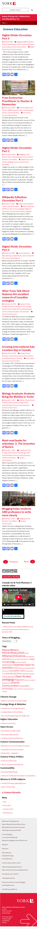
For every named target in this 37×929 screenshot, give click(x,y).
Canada (22, 304)
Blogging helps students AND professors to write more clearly (16, 512)
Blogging (19, 42)
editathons (5, 209)
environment (8, 665)
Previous (11, 561)
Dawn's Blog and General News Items (13, 824)
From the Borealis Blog (12, 616)
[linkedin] (11, 571)
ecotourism (26, 112)
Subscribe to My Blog (11, 577)
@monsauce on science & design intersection (15, 746)
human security (6, 671)
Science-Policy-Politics (19, 47)
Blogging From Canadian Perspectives (12, 619)
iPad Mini (13, 673)
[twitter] (4, 571)
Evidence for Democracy (8, 761)
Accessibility (5, 920)
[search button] (32, 10)
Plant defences (6, 853)
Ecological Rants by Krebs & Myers (12, 712)
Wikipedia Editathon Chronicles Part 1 (14, 198)
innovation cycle (17, 670)
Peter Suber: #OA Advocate (9, 734)
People (14, 309)
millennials (25, 673)
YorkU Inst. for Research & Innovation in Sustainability (18, 776)
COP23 (25, 659)
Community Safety (7, 917)
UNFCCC (21, 689)
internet (24, 256)
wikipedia (28, 211)
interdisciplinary (29, 671)
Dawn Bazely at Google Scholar (11, 731)
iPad (29, 256)
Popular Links (15, 10)
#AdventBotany (10, 649)
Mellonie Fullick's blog (8, 723)
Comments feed (8, 809)
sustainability (24, 686)
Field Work (17, 306)
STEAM (4, 458)
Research (5, 844)
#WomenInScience (13, 656)
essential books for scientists (18, 666)
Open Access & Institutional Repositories (15, 870)
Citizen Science (30, 400)
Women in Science (16, 358)
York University (24, 311)
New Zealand (31, 673)
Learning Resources (8, 885)
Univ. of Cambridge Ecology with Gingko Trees (15, 716)
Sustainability (11, 458)
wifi (19, 258)
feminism (16, 668)
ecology (11, 661)
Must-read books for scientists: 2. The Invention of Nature (18, 444)
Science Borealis (12, 792)
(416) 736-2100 (7, 911)
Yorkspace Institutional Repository (12, 738)
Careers (4, 922)
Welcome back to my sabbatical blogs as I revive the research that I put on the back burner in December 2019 (17, 629)
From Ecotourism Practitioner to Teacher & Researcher (17, 101)
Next (29, 561)
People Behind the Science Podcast (12, 749)
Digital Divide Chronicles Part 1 (17, 248)
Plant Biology (21, 453)
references (5, 211)
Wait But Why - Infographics (10, 753)
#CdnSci (27, 653)
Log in (5, 802)
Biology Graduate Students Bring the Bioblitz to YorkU (18, 395)
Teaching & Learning (8, 878)
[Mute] (29, 604)
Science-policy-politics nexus (11, 863)
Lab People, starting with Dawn (11, 830)
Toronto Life (16, 689)
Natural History (6, 309)
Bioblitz (21, 400)
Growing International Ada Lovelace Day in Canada (18, 348)
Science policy (6, 47)
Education (10, 306)
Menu (4, 23)
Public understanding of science (12, 44)
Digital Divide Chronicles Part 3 (17, 37)
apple (4, 659)
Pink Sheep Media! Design (9, 772)
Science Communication (14, 49)
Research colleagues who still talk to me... (15, 840)
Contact (4, 909)
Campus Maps (6, 913)
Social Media (13, 159)
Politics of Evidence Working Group (12, 764)
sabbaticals (5, 683)
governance (22, 668)
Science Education (28, 44)
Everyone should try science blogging (13, 882)
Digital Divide (25, 159)
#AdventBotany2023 (13, 652)
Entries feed (7, 805)
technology (5, 164)
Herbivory (5, 848)
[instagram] (8, 571)
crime (28, 659)
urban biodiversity (27, 689)
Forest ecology (26, 306)
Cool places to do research (10, 874)
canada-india (19, 659)
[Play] (5, 604)
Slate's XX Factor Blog (8, 787)
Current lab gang (7, 834)
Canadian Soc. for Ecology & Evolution (13, 708)
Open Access (13, 209)
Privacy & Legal (6, 918)
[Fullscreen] (33, 604)
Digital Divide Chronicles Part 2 (17, 149)
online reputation (8, 677)
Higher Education (28, 42)
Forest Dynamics (7, 859)
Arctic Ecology (23, 107)
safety (9, 683)
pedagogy (10, 162)
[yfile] (15, 572)
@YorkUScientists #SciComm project (13, 827)
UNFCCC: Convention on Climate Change (14, 701)
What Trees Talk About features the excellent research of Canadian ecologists (16, 295)
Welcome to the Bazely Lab (10, 821)
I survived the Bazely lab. (10, 837)
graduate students (30, 668)
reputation (32, 680)
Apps (8, 659)
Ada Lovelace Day (28, 206)
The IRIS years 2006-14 (9, 889)
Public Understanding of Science (12, 867)
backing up (9, 256)
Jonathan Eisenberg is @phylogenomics (13, 783)
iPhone (7, 258)
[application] (18, 597)
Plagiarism (28, 209)
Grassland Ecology (7, 856)
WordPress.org (7, 813)
